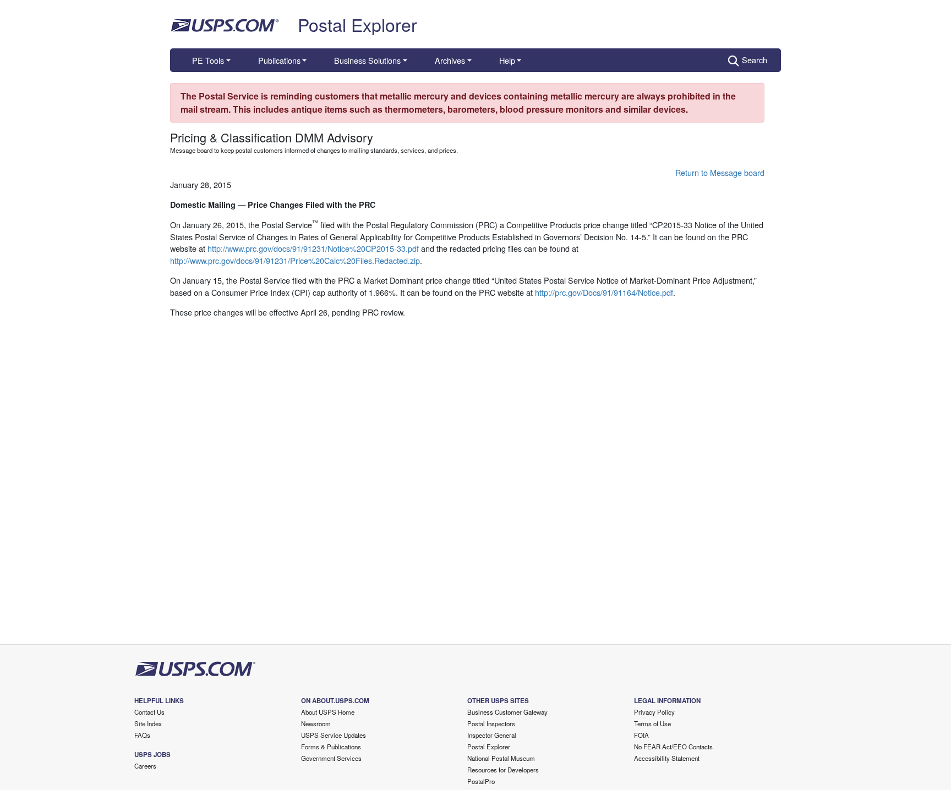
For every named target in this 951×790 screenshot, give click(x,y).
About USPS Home (327, 712)
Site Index (148, 723)
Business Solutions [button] (367, 60)
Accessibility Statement (666, 758)
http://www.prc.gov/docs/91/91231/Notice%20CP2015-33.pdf (313, 248)
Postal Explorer (357, 24)
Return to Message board (719, 172)
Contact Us (149, 712)
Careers (145, 765)
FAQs (142, 735)
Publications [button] (279, 60)
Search (754, 59)
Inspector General (491, 735)
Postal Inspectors (491, 723)
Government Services (331, 758)
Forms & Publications (331, 746)
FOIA (641, 735)
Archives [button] (450, 60)
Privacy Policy (654, 712)
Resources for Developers (503, 769)
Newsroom (316, 723)
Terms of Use (652, 723)
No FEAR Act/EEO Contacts (673, 746)
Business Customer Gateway (507, 712)
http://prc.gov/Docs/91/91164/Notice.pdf (604, 292)
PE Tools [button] (208, 60)
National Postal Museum (501, 758)
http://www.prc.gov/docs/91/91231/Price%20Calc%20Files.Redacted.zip (295, 260)
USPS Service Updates (333, 735)
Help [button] (507, 60)
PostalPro (481, 781)
